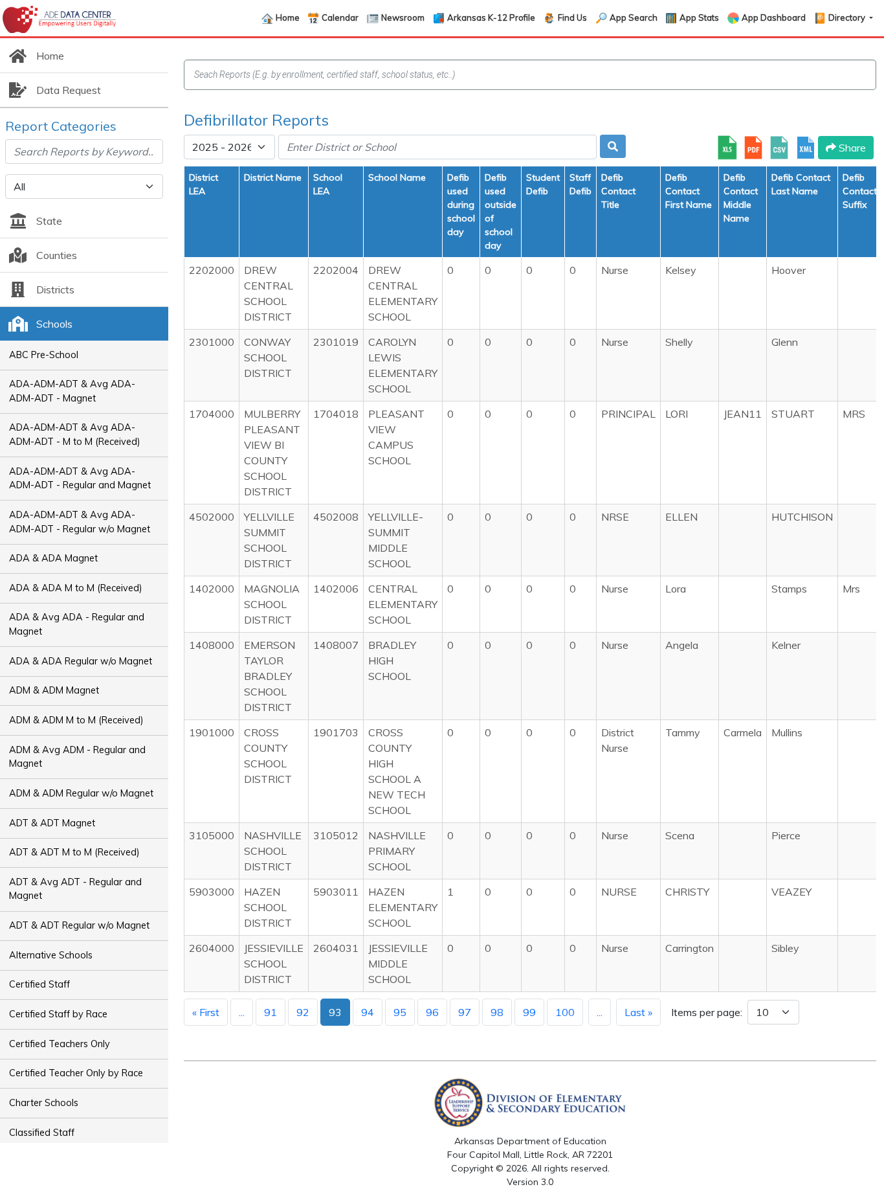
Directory (847, 17)
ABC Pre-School (43, 355)
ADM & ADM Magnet (54, 690)
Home (288, 17)
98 (497, 1012)
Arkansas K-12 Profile (491, 17)
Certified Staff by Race (58, 1014)
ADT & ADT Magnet (52, 823)
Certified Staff (39, 984)
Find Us (572, 17)
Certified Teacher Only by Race (76, 1073)
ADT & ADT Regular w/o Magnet (79, 925)
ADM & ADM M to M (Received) (76, 720)
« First (205, 1012)
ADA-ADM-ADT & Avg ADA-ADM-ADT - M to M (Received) (74, 434)
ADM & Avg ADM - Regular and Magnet (77, 757)
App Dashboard (774, 17)
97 (464, 1012)
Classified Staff (41, 1132)
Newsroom (403, 17)
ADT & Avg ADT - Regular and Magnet (75, 889)
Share (851, 147)
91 (270, 1012)
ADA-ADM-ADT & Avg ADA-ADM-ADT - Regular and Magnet (80, 479)
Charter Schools (43, 1103)
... (242, 1012)
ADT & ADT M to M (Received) (74, 852)
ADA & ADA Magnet (53, 558)
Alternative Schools (51, 955)
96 (432, 1012)
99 (529, 1012)
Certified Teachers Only (59, 1044)
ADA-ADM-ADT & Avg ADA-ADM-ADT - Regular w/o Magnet (79, 522)
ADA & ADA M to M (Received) (75, 588)
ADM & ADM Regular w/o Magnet (81, 793)
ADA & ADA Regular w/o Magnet (80, 661)
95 (399, 1012)
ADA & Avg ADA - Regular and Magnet (76, 624)
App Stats (699, 17)
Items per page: (706, 1012)
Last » (638, 1012)
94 (367, 1012)
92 (302, 1012)
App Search (633, 17)
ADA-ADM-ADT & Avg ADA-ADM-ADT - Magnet (72, 391)
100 (565, 1012)
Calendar (340, 17)
